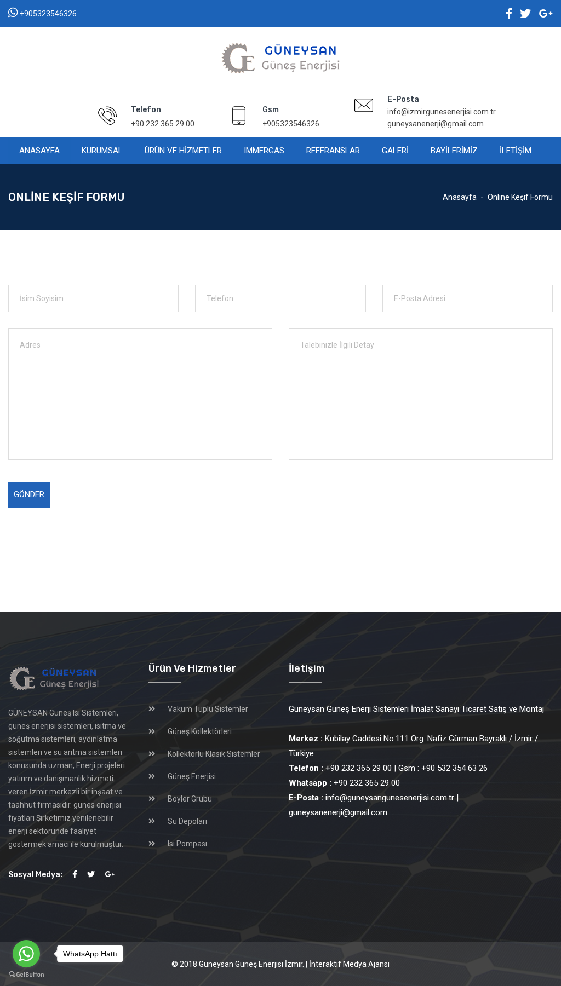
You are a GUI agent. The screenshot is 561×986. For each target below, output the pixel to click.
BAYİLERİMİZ (454, 150)
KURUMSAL (102, 150)
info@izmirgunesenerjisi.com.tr (441, 111)
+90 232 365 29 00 (162, 123)
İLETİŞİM (515, 150)
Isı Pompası (187, 843)
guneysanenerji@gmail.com (435, 123)
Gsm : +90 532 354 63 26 (443, 768)
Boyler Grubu (190, 798)
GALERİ (395, 150)
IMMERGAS (264, 150)
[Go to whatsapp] (26, 953)
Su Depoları (187, 821)
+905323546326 (48, 13)
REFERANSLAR (333, 150)
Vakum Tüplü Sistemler (208, 709)
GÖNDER (29, 494)
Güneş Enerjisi (192, 776)
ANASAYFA (39, 150)
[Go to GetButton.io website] (26, 974)
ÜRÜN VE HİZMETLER (183, 150)
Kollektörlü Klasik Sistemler (214, 753)
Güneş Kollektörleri (200, 731)
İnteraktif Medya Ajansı (349, 964)
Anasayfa (460, 197)
